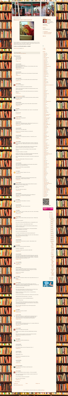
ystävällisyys (45, 192)
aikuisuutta (45, 54)
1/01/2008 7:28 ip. (18, 160)
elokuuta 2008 (52, 227)
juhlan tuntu (45, 81)
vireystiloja (45, 184)
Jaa (23, 48)
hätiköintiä (45, 71)
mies (44, 116)
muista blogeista (46, 118)
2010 (51, 215)
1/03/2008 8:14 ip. (18, 341)
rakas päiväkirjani (46, 145)
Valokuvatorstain (16, 48)
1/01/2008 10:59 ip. (18, 242)
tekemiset (45, 164)
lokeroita (45, 102)
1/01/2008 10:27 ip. (18, 213)
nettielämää (45, 126)
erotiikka (45, 65)
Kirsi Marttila (18, 365)
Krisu (16, 171)
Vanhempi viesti (38, 383)
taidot (44, 158)
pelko (44, 138)
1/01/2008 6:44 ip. (18, 138)
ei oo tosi (45, 58)
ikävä (44, 75)
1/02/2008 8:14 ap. (18, 251)
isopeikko (17, 314)
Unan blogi (17, 262)
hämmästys (45, 70)
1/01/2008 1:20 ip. (18, 61)
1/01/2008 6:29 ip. (18, 132)
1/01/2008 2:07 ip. (18, 93)
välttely (45, 186)
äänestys (45, 196)
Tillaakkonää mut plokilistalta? (48, 32)
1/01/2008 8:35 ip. (18, 173)
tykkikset (45, 174)
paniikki (45, 137)
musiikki (45, 122)
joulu (44, 78)
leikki (44, 99)
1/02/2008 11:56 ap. (18, 259)
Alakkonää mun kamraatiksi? (47, 33)
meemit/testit (45, 112)
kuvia (21, 53)
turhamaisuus (45, 173)
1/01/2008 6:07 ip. (18, 113)
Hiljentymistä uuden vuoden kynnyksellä (23, 20)
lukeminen (45, 104)
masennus (45, 110)
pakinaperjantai (46, 136)
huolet (44, 69)
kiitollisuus (45, 90)
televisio (45, 165)
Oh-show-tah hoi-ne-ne (19, 96)
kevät (44, 88)
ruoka (44, 151)
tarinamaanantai (46, 163)
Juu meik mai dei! (52, 254)
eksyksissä (45, 59)
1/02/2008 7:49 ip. (18, 306)
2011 (51, 213)
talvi (44, 159)
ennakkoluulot (45, 64)
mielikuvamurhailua (46, 114)
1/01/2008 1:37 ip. (18, 80)
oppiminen (45, 133)
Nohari (44, 49)
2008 (51, 217)
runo (44, 149)
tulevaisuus (45, 172)
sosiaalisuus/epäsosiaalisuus (47, 153)
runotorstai (45, 150)
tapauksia (45, 160)
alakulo (45, 55)
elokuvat (45, 60)
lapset (44, 98)
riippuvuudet (45, 148)
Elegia (16, 245)
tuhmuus (45, 171)
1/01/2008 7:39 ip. (18, 168)
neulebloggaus (45, 127)
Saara (16, 199)
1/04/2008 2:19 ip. (18, 357)
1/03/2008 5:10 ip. (18, 325)
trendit (44, 170)
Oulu (44, 134)
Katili (16, 276)
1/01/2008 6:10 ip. (18, 125)
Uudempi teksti (16, 383)
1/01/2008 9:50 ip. (18, 207)
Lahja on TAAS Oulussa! (52, 243)
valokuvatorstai (24, 53)
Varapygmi (17, 116)
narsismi (45, 125)
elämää (17, 53)
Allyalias (17, 83)
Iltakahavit (52, 252)
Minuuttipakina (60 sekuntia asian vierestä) (52, 266)
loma (44, 103)
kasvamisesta (45, 82)
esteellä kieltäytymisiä (46, 66)
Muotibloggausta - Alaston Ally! (52, 270)
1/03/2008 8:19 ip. (18, 348)
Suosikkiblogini (46, 31)
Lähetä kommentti (17, 381)
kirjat (44, 92)
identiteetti (45, 72)
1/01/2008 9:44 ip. (18, 196)
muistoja (45, 119)
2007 (51, 277)
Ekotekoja (52, 245)
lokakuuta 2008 (52, 223)
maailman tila (45, 107)
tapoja (44, 161)
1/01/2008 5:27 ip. (18, 105)
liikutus (45, 100)
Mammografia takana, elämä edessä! (52, 257)
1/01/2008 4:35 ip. (18, 99)
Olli (16, 108)
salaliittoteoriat (46, 152)
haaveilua (45, 68)
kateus (44, 83)
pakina (44, 135)
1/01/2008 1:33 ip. (18, 75)
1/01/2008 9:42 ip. (18, 190)
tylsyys (44, 175)
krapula (19, 53)
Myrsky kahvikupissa (46, 124)
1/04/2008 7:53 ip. (18, 379)
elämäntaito (45, 61)
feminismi (45, 67)
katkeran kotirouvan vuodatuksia (48, 84)
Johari (44, 48)
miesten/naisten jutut (46, 117)
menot (44, 113)
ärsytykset (45, 195)
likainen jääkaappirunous (47, 101)
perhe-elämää (45, 139)
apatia (44, 56)
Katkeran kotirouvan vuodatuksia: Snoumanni (52, 249)
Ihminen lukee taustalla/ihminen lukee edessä (52, 261)
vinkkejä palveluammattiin (47, 183)
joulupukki (45, 79)
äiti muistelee (45, 194)
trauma (44, 169)
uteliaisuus (45, 180)
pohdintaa (45, 142)
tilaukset (45, 168)
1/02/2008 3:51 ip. (18, 273)
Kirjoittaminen (45, 93)
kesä (44, 87)
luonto (44, 106)
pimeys (44, 140)
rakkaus (45, 146)
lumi (44, 105)
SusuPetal (17, 182)
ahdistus (45, 53)
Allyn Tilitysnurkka (22, 4)
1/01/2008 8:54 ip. (18, 179)
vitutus (44, 185)
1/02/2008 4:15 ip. (18, 279)
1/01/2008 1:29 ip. (18, 69)
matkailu (45, 111)
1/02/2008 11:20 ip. (18, 319)
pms (44, 141)
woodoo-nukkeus (46, 188)
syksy (44, 157)
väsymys (45, 187)
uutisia (44, 181)
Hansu (17, 338)
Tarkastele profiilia (45, 25)
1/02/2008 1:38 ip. (18, 264)
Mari (16, 210)
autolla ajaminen (46, 57)
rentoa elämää (45, 147)
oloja (44, 130)
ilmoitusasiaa (45, 76)
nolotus (45, 128)
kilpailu (45, 91)
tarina (44, 162)
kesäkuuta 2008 (52, 231)
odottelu (45, 129)
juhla (44, 80)
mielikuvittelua (46, 115)
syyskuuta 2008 (52, 225)
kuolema (45, 95)
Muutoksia (45, 123)
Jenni (16, 309)
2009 (51, 216)
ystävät (44, 193)
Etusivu (27, 383)
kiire (44, 89)
